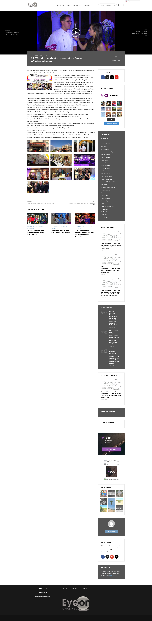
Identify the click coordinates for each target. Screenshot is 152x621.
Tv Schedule (104, 217)
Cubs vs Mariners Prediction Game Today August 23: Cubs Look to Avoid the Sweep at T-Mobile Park (111, 246)
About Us (60, 5)
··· (93, 5)
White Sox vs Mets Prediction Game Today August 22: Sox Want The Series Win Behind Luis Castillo (111, 269)
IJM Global (104, 184)
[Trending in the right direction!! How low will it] (119, 103)
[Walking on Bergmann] (103, 493)
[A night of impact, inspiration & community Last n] (103, 103)
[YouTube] (116, 77)
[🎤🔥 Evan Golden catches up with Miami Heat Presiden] (108, 114)
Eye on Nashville (105, 168)
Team (68, 5)
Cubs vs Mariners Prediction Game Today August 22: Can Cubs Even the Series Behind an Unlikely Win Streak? (110, 293)
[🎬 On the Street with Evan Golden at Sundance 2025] (119, 114)
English (129, 1)
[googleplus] (112, 557)
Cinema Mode (116, 60)
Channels (87, 5)
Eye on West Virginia (106, 179)
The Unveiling (104, 212)
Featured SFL (30, 228)
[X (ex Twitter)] (107, 77)
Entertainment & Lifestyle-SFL (39, 55)
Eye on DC (104, 162)
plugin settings (113, 575)
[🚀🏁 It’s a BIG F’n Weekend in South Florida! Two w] (103, 109)
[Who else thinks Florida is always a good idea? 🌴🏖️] (119, 109)
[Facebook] (103, 77)
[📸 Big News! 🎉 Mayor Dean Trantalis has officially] (103, 114)
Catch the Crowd (105, 141)
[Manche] (119, 493)
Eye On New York (105, 171)
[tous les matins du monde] (119, 508)
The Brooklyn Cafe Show (107, 206)
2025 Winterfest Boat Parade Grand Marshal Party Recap (35, 232)
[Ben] (103, 501)
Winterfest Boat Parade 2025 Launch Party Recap (60, 231)
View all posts (111, 531)
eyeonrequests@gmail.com (42, 596)
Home (65, 588)
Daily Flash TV (105, 146)
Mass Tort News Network (108, 187)
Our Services (76, 5)
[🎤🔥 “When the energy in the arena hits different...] (114, 114)
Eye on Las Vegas (105, 165)
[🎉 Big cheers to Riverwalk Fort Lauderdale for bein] (114, 109)
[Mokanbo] (111, 493)
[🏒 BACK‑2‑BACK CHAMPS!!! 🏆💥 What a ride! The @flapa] (114, 103)
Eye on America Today (107, 152)
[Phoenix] (111, 501)
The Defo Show (105, 209)
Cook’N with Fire (105, 143)
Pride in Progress (105, 198)
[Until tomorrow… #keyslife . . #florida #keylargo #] (108, 109)
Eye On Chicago (105, 160)
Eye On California (105, 154)
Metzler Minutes (105, 190)
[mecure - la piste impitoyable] (119, 501)
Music (102, 192)
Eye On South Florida (106, 176)
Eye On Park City (105, 173)
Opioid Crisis (104, 195)
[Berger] (103, 508)
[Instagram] (112, 77)
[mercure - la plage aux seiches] (111, 508)
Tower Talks (104, 214)
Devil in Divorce (105, 149)
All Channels (104, 138)
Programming (104, 201)
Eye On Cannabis (105, 157)
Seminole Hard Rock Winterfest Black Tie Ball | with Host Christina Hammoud (84, 233)
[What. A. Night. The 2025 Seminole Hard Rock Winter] (108, 103)
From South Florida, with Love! (109, 182)
